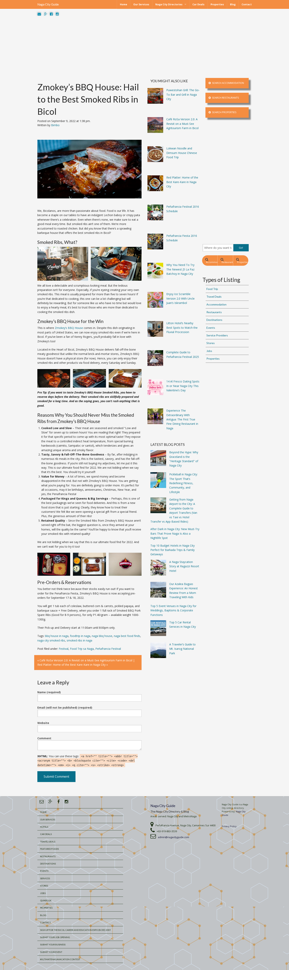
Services (45, 878)
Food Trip (212, 289)
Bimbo (55, 125)
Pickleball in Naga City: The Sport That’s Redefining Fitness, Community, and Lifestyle (183, 483)
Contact (247, 4)
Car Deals (198, 4)
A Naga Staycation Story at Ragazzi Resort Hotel (184, 566)
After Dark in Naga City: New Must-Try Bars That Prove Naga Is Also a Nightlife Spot (174, 533)
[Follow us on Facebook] (51, 14)
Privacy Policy (229, 826)
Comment (44, 738)
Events (210, 327)
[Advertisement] (144, 47)
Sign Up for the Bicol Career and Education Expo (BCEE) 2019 (75, 930)
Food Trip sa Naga (82, 649)
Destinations (214, 319)
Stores (210, 343)
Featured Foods (49, 849)
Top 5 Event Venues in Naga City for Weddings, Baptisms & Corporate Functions (173, 610)
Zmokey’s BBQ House (69, 328)
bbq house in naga (56, 636)
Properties (217, 4)
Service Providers (217, 335)
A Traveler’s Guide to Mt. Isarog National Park (182, 648)
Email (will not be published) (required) (64, 707)
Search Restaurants (225, 97)
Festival (63, 649)
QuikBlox (45, 900)
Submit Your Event (51, 952)
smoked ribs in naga (79, 640)
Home (123, 4)
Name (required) (49, 692)
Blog (233, 4)
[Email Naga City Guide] (39, 14)
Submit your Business (52, 944)
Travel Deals (214, 296)
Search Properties (224, 112)
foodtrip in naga (80, 636)
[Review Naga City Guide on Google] (45, 14)
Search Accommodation (227, 83)
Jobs (209, 351)
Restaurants (227, 262)
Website (43, 723)
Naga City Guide (48, 4)
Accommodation (211, 262)
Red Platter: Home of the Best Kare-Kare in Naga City (71, 664)
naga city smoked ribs (51, 640)
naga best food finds (127, 636)
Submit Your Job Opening (55, 937)
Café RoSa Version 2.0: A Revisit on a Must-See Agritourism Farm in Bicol (86, 660)
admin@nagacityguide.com (173, 837)
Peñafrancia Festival (108, 649)
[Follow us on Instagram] (57, 14)
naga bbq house (102, 636)
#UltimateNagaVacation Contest (60, 959)
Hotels (44, 827)
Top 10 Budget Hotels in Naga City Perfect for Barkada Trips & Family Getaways (172, 550)
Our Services (141, 4)
